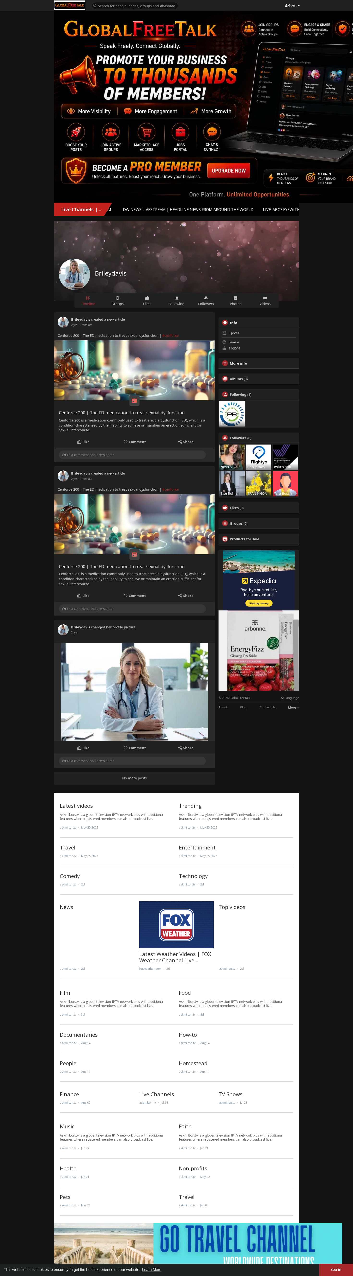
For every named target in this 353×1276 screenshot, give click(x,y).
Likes (234, 508)
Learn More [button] (151, 1270)
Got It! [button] (336, 1270)
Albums (236, 379)
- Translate (85, 325)
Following (238, 394)
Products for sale (244, 539)
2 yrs (74, 325)
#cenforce (170, 335)
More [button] (292, 707)
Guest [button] (292, 5)
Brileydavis (111, 273)
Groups (236, 523)
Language (291, 697)
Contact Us (267, 707)
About (223, 707)
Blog (243, 707)
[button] (135, 5)
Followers (238, 438)
